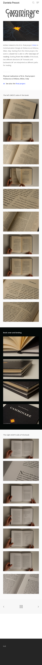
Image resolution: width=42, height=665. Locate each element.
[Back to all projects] (21, 606)
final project (20, 84)
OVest (34, 45)
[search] (33, 2)
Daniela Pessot (11, 2)
